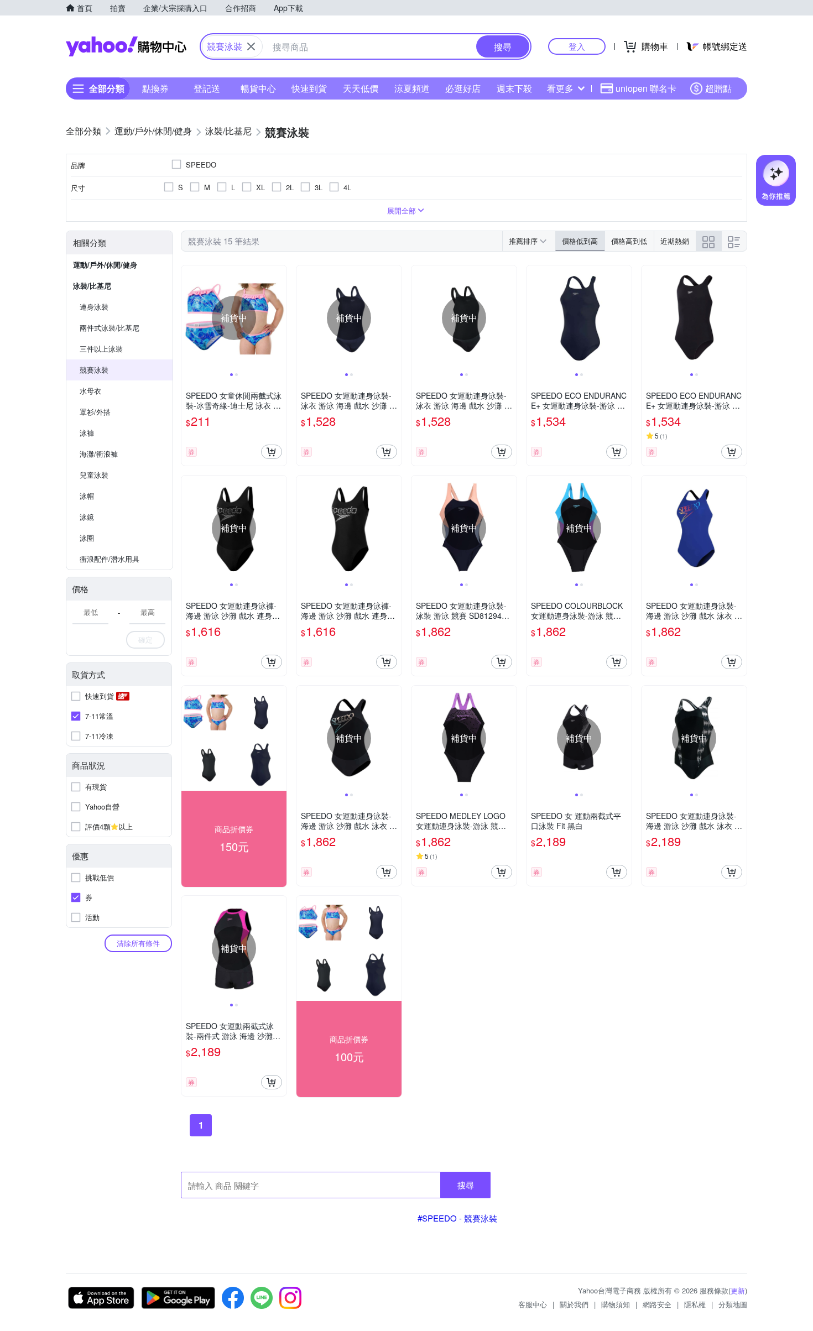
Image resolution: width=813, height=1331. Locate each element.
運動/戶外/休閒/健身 (105, 264)
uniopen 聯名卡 (646, 88)
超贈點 (718, 88)
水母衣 (90, 390)
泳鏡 (87, 516)
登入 (577, 46)
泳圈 (87, 538)
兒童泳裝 (94, 474)
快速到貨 (309, 88)
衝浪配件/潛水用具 (109, 559)
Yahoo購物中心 (126, 46)
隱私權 (695, 1304)
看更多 (560, 88)
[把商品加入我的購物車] (271, 452)
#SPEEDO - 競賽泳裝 (457, 1218)
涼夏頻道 (412, 88)
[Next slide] (279, 318)
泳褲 (87, 432)
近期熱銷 (674, 241)
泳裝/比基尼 (92, 285)
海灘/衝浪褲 (99, 453)
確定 (145, 639)
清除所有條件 (138, 943)
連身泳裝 (94, 306)
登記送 (207, 88)
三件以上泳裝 (101, 348)
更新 (738, 1290)
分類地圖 (732, 1304)
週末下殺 (514, 88)
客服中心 (532, 1304)
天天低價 (360, 88)
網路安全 (657, 1304)
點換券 (155, 88)
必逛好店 (463, 88)
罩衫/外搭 (95, 411)
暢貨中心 (258, 88)
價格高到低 (629, 241)
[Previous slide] (188, 318)
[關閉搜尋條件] (251, 46)
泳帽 (87, 495)
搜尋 (465, 1185)
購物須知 (615, 1304)
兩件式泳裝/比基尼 (109, 327)
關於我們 (574, 1304)
